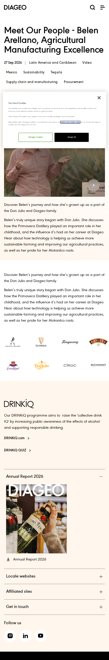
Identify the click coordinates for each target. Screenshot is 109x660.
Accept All (72, 137)
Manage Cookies (35, 137)
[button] (102, 7)
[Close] (99, 97)
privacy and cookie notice (70, 122)
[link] (13, 342)
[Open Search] (92, 8)
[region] (54, 120)
